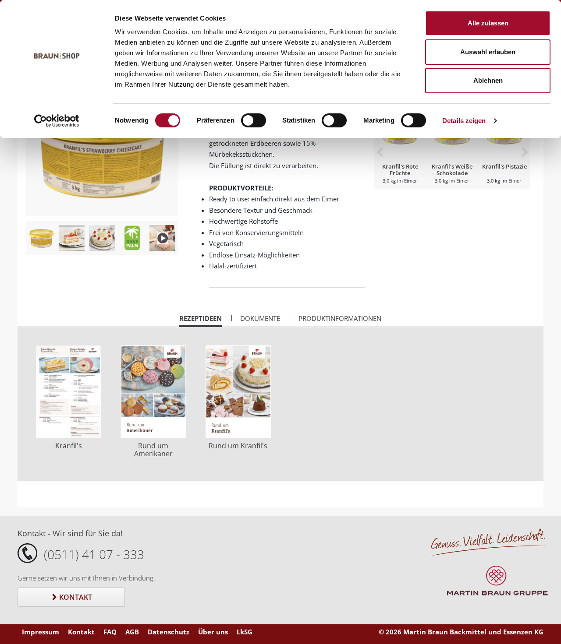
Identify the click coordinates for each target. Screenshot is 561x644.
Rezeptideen (200, 320)
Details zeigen (464, 120)
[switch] (253, 120)
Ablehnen (488, 80)
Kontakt (74, 597)
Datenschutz (168, 631)
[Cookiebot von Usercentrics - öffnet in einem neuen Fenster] (56, 120)
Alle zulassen (488, 23)
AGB (132, 631)
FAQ (110, 631)
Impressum (40, 631)
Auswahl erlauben (487, 52)
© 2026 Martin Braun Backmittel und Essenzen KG (461, 631)
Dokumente (260, 318)
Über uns (213, 631)
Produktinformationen (339, 318)
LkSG (244, 631)
